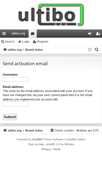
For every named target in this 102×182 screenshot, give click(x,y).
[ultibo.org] (51, 14)
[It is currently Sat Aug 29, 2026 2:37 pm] (90, 50)
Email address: (13, 86)
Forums (34, 35)
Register (42, 41)
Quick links (5, 35)
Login (25, 41)
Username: (10, 74)
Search (9, 41)
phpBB (36, 139)
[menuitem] (96, 50)
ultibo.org (18, 33)
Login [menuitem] (91, 35)
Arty (41, 144)
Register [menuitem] (99, 35)
